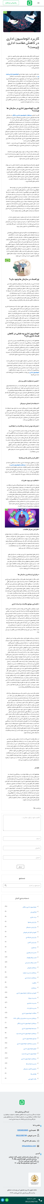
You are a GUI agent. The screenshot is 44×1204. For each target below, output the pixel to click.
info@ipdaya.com (29, 1146)
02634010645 (22, 1130)
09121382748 (21, 1135)
